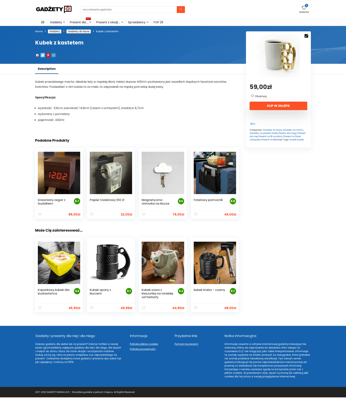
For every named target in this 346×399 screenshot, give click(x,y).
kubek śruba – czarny (209, 290)
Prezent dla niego (287, 133)
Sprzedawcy (136, 22)
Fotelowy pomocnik (208, 200)
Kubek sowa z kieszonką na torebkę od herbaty (157, 293)
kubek (300, 139)
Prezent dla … (80, 21)
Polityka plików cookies (144, 344)
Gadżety (56, 22)
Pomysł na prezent (186, 344)
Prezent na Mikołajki (271, 139)
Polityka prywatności (143, 349)
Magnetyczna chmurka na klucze (155, 202)
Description (47, 69)
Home (39, 31)
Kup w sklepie (278, 106)
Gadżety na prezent (260, 133)
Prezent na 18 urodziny (271, 136)
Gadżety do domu (293, 129)
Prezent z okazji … (108, 22)
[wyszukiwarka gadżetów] (181, 9)
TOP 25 (158, 22)
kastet (293, 139)
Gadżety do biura (78, 31)
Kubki (275, 133)
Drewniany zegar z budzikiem (51, 202)
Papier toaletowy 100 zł (107, 200)
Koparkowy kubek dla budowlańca (54, 292)
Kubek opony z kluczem (100, 292)
